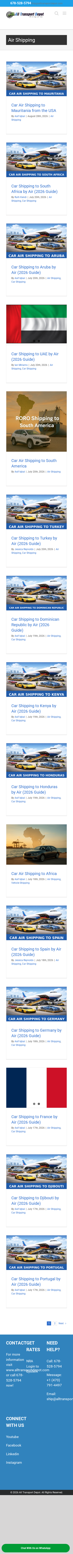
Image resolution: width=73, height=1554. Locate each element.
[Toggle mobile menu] (65, 13)
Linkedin (12, 1454)
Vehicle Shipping (20, 882)
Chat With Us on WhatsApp (35, 1548)
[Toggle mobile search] (57, 13)
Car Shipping (29, 200)
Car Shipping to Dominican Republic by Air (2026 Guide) (35, 625)
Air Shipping (54, 278)
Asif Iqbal (20, 116)
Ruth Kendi (21, 197)
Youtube (12, 1437)
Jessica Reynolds (24, 549)
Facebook (13, 1445)
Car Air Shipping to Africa (34, 873)
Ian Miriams (21, 365)
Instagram (14, 1462)
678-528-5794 (20, 3)
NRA (29, 1361)
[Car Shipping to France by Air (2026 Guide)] (36, 1088)
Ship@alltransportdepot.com (47, 3)
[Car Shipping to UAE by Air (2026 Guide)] (36, 324)
